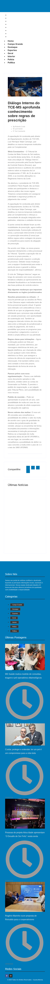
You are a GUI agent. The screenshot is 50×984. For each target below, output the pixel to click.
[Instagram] (10, 975)
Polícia (11, 59)
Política (12, 36)
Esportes (12, 50)
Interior (11, 56)
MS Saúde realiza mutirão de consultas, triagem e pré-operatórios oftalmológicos (24, 498)
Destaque (12, 47)
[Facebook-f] (6, 975)
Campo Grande (15, 44)
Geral (10, 53)
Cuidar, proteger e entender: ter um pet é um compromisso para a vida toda (23, 518)
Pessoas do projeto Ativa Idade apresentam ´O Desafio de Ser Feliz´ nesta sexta (24, 538)
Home (11, 41)
